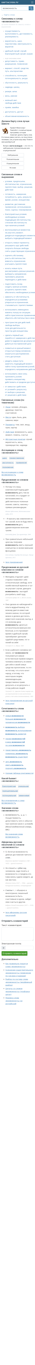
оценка (14, 210)
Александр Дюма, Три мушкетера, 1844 (18, 534)
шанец (16, 87)
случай (23, 51)
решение (28, 187)
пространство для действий (17, 322)
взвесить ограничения (15, 261)
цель (20, 197)
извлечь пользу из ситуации (17, 312)
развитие (9, 204)
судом (20, 868)
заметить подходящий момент (19, 364)
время (8, 200)
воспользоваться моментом (17, 230)
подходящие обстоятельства (18, 220)
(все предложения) (14, 562)
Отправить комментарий (14, 953)
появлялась (16, 753)
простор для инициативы (16, 331)
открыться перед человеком (17, 351)
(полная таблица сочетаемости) (19, 773)
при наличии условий (14, 225)
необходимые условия (15, 217)
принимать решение (14, 277)
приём (8, 107)
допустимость (11, 61)
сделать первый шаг (14, 335)
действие (9, 190)
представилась (18, 750)
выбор (20, 187)
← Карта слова (8, 15)
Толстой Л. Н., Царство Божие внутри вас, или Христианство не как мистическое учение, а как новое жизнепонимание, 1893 (19, 693)
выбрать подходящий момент (18, 238)
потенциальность (13, 78)
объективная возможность (17, 116)
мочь (7, 96)
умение (14, 96)
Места (8, 417)
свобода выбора (12, 325)
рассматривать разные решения (19, 271)
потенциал (22, 75)
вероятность (10, 41)
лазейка (15, 107)
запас (14, 91)
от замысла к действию (15, 386)
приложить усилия (13, 376)
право (21, 61)
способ (17, 68)
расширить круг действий (16, 245)
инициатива (24, 200)
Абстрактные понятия (15, 439)
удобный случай (12, 51)
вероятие (9, 46)
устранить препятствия (15, 289)
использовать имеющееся (16, 309)
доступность (10, 112)
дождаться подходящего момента (20, 235)
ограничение (26, 184)
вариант (9, 68)
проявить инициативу (15, 379)
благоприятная (9, 786)
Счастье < (9, 890)
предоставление (16, 458)
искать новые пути (13, 268)
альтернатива (16, 71)
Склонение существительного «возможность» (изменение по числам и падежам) (19, 973)
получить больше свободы (17, 248)
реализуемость (11, 36)
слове (7, 857)
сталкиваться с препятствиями (19, 305)
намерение (21, 194)
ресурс (25, 78)
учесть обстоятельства (15, 258)
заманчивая (24, 795)
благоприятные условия (15, 214)
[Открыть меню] (31, 2)
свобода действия (13, 103)
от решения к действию (15, 395)
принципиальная (10, 791)
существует (16, 757)
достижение (19, 204)
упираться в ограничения (16, 302)
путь (7, 71)
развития (15, 734)
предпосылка (19, 181)
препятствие (11, 187)
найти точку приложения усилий (19, 366)
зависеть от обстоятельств (17, 297)
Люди (7, 407)
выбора (15, 727)
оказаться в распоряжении (17, 354)
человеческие (17, 722)
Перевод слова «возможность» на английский (13, 1001)
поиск (7, 210)
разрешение (10, 64)
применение (10, 207)
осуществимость (12, 31)
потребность (11, 197)
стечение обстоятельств (16, 222)
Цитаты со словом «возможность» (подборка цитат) (17, 991)
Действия (9, 432)
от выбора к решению (15, 392)
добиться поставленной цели (18, 344)
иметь (14, 765)
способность (10, 75)
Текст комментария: (12, 925)
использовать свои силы (16, 374)
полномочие (7, 467)
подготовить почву (13, 284)
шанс (19, 41)
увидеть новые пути (14, 361)
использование (24, 207)
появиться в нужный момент (18, 348)
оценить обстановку (14, 255)
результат (27, 197)
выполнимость (11, 34)
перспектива (11, 44)
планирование (25, 210)
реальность (23, 82)
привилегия (21, 462)
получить (15, 768)
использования (18, 730)
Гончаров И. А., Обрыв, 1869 (14, 646)
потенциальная (9, 795)
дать (13, 761)
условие (8, 181)
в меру (15, 742)
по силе (15, 745)
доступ (20, 112)
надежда (9, 87)
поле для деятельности (15, 328)
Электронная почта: (11, 943)
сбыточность (11, 82)
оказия (30, 54)
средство (25, 68)
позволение (22, 64)
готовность (10, 194)
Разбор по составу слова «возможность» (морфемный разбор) (18, 982)
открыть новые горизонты (17, 242)
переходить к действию (15, 279)
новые (14, 716)
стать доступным (12, 356)
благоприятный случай (15, 54)
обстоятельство (12, 184)
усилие (15, 200)
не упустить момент (14, 232)
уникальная (23, 786)
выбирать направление (15, 274)
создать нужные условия (16, 287)
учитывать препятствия (16, 264)
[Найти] (31, 8)
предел (15, 739)
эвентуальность (25, 44)
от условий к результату (15, 389)
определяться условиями (16, 299)
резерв (8, 91)
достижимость (25, 34)
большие (15, 719)
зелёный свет (11, 100)
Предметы (10, 424)
